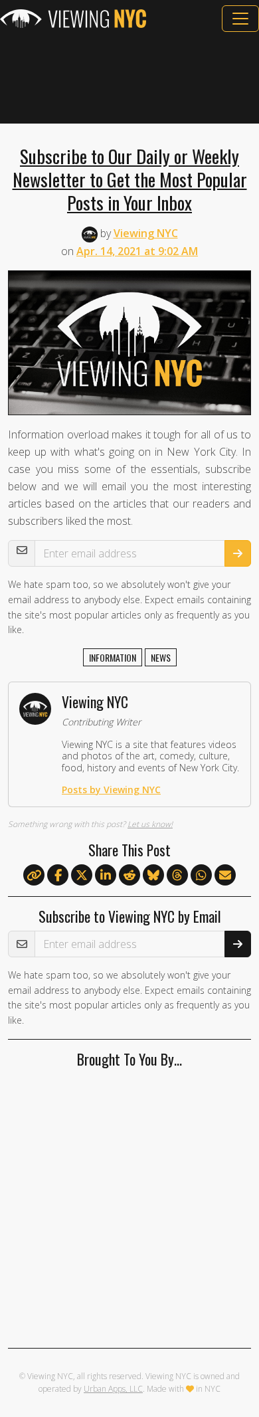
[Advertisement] (129, 78)
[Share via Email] (225, 875)
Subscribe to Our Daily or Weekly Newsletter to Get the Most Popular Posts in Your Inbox (130, 179)
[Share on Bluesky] (153, 875)
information (112, 657)
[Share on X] (81, 875)
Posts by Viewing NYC (111, 789)
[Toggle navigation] (240, 18)
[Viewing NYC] (73, 19)
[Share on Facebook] (57, 875)
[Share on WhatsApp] (201, 875)
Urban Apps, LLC (113, 1388)
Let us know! (150, 824)
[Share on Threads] (177, 875)
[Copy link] (33, 875)
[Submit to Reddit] (129, 875)
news (161, 657)
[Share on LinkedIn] (105, 875)
